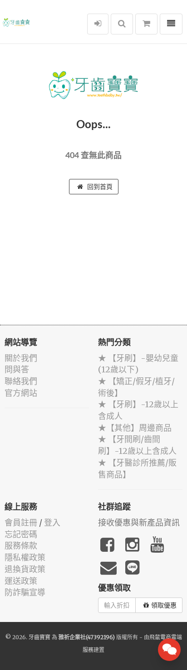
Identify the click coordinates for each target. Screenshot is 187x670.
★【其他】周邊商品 (135, 428)
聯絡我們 (21, 381)
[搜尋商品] (122, 24)
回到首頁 (99, 187)
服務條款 (21, 545)
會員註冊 (21, 522)
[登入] (97, 24)
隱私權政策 (25, 557)
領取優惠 (164, 605)
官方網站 (21, 393)
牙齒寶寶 (39, 637)
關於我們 (21, 358)
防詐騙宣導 (25, 592)
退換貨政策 (25, 569)
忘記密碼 (21, 534)
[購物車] (146, 24)
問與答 (17, 369)
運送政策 (21, 581)
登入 (52, 522)
